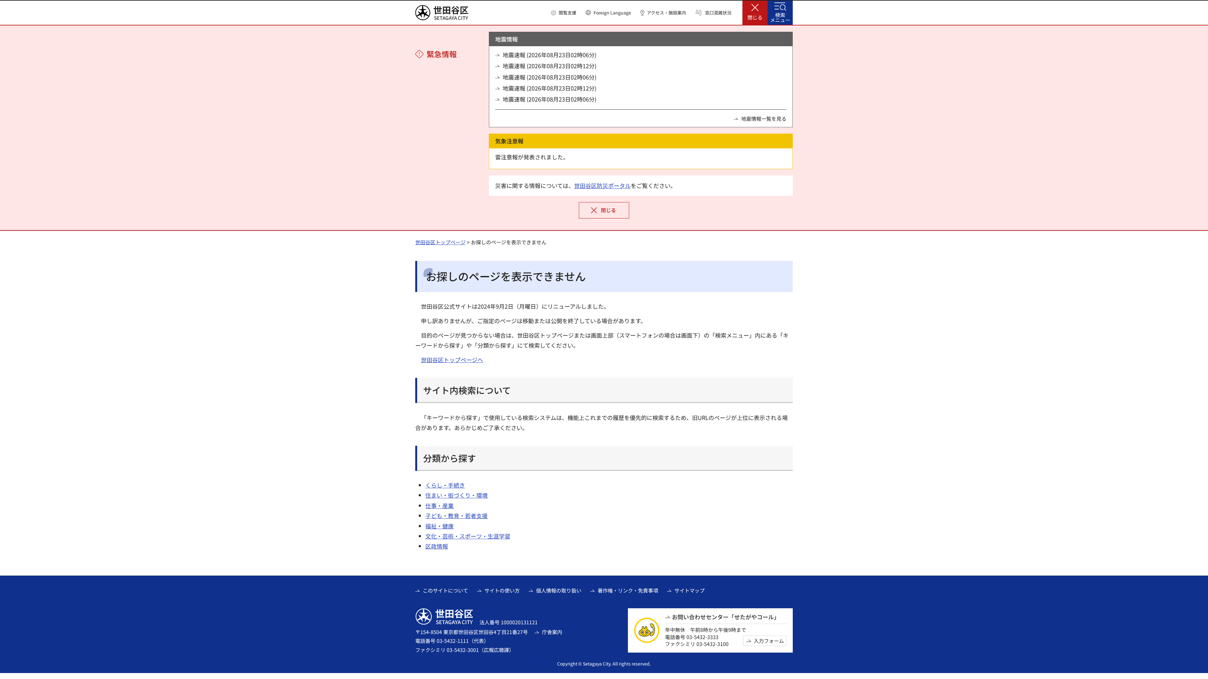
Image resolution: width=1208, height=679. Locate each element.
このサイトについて (445, 590)
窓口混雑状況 (718, 13)
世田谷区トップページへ (452, 360)
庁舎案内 (552, 631)
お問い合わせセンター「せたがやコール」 (726, 617)
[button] (563, 13)
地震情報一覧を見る (763, 118)
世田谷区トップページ (440, 242)
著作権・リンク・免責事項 (628, 590)
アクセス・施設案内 (666, 13)
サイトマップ (689, 590)
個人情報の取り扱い (558, 590)
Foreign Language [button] (612, 12)
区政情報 (436, 546)
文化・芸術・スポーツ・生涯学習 (467, 536)
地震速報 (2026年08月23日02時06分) (549, 55)
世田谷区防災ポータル (602, 185)
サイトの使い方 (502, 590)
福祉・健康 (439, 526)
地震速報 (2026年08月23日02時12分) (549, 66)
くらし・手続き (445, 485)
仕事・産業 (439, 505)
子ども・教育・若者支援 (456, 515)
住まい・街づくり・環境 (456, 495)
